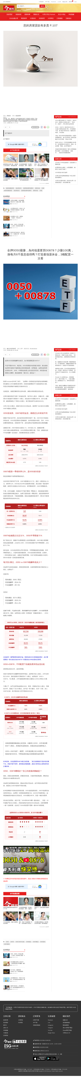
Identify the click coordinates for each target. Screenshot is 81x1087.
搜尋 (42, 6)
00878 (12, 941)
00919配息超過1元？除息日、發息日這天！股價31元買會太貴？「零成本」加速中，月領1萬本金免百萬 (65, 122)
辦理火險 (37, 188)
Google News (51, 1033)
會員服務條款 (66, 1022)
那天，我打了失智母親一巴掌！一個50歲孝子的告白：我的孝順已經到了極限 (41, 165)
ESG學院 (20, 1022)
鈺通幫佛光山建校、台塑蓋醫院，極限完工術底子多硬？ (65, 168)
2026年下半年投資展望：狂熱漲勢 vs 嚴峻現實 (65, 163)
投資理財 (5, 1022)
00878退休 (6, 944)
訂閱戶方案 (36, 1020)
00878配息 (35, 941)
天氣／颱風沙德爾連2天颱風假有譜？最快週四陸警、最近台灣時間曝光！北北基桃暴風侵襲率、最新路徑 (65, 387)
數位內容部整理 (11, 348)
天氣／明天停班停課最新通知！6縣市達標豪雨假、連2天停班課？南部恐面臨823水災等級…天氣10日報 (65, 137)
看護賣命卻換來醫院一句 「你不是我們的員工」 (25, 179)
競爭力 (5, 1025)
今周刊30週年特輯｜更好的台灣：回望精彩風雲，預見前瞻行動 (65, 181)
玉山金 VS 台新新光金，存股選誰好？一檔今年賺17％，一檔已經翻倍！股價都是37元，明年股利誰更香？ (65, 379)
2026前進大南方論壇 (61, 172)
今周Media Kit (66, 1033)
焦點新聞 (18, 115)
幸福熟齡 (5, 1030)
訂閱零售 (5, 1035)
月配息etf (22, 9)
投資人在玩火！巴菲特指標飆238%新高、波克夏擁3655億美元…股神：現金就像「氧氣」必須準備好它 (65, 144)
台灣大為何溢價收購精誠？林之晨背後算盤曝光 (65, 176)
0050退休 (42, 941)
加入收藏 (36, 127)
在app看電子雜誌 (67, 1030)
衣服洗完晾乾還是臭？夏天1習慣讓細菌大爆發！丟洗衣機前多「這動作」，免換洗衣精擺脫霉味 (65, 151)
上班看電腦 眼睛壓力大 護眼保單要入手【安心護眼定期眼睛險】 (41, 179)
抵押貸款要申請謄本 (28, 188)
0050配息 (28, 941)
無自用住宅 (18, 188)
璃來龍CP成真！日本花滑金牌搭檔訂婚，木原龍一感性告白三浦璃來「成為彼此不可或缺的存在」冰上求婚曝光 (65, 371)
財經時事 (5, 1020)
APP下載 (35, 1022)
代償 (43, 188)
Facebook (50, 1020)
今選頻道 (5, 1033)
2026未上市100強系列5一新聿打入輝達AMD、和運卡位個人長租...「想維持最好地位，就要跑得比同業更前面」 (65, 356)
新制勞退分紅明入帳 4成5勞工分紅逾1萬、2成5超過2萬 (10, 165)
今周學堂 (20, 1020)
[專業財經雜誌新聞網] (8, 8)
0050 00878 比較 (20, 941)
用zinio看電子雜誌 (67, 1027)
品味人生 (5, 1027)
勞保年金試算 (39, 9)
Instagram (50, 1025)
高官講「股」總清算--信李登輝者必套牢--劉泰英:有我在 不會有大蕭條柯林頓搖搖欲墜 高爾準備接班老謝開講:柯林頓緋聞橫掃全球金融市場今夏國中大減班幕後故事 (20, 120)
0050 (7, 941)
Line (49, 1022)
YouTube (50, 1030)
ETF (22, 348)
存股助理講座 (36, 1025)
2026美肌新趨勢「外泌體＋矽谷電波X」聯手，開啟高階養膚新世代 (26, 165)
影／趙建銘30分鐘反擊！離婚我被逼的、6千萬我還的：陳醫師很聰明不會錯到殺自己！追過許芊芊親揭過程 (65, 363)
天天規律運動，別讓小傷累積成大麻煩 (10, 179)
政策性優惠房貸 (10, 188)
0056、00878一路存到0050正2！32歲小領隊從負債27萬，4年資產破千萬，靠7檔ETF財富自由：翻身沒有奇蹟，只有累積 (65, 129)
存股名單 (19, 10)
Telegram (50, 1027)
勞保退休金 (28, 9)
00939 (33, 9)
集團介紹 (65, 1020)
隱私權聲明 (66, 1025)
